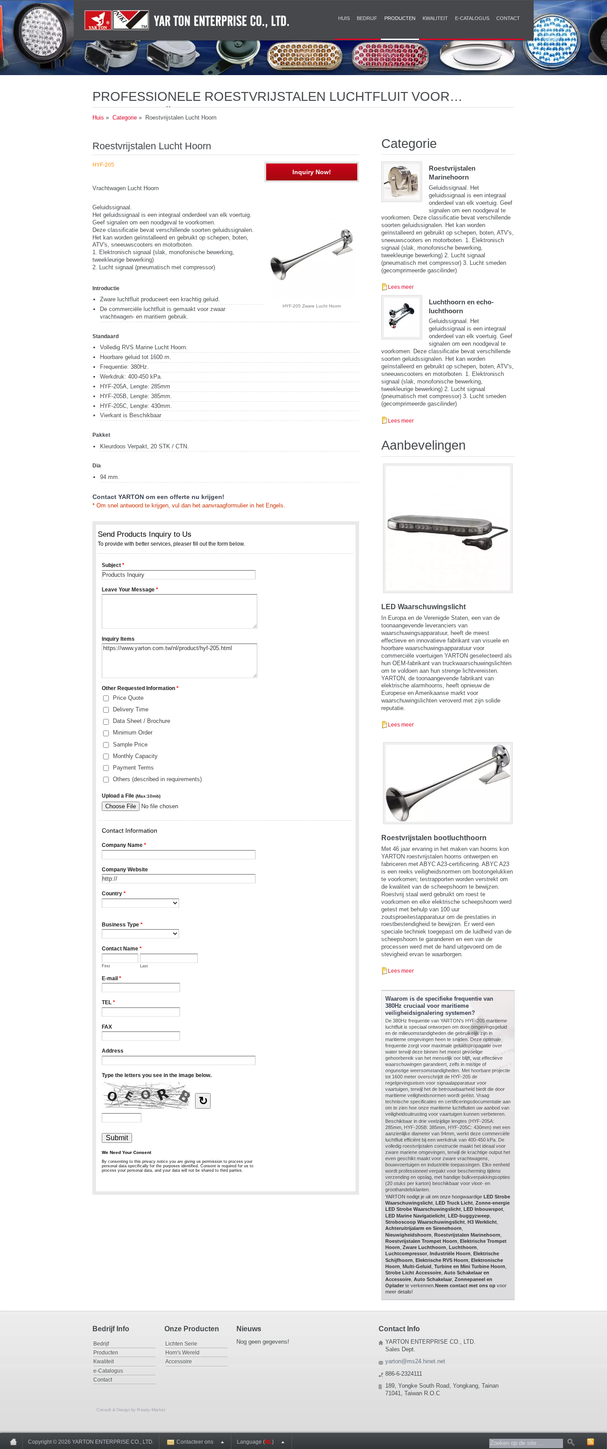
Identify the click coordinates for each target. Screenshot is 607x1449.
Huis (344, 18)
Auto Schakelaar (433, 1279)
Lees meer (401, 287)
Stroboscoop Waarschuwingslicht (425, 1222)
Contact (508, 18)
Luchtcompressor (406, 1253)
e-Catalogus (472, 18)
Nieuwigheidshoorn (408, 1234)
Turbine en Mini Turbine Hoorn (469, 1266)
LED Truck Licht (454, 1203)
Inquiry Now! (311, 172)
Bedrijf (367, 18)
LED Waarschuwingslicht (423, 607)
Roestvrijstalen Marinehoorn (467, 1234)
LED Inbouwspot (483, 1209)
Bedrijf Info (110, 1329)
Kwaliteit (435, 18)
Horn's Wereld (182, 1352)
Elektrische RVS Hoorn (441, 1260)
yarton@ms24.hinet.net (415, 1361)
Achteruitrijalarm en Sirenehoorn (423, 1228)
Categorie (124, 117)
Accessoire (178, 1361)
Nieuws (248, 1329)
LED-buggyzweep (469, 1215)
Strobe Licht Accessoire (413, 1272)
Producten (399, 18)
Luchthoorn (463, 1247)
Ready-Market (151, 1409)
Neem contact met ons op (465, 1285)
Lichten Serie (181, 1343)
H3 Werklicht (482, 1222)
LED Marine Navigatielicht (415, 1215)
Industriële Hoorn (450, 1253)
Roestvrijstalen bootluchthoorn (434, 838)
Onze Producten (191, 1329)
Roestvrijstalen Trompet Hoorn (421, 1241)
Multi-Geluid (417, 1266)
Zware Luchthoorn (424, 1247)
